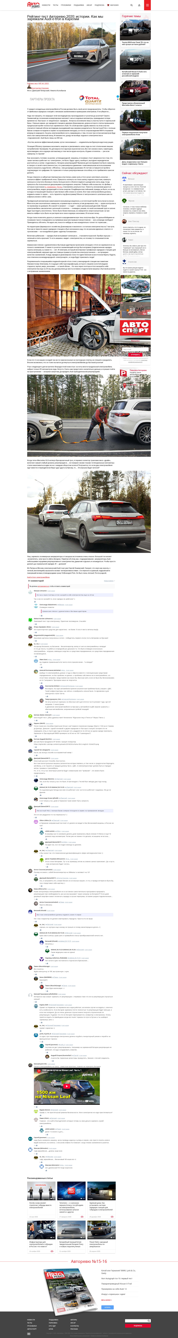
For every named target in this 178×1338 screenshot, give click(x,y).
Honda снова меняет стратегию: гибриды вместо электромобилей (40, 1205)
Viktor (58, 831)
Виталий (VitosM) (40, 910)
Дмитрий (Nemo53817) (42, 758)
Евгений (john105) (40, 1064)
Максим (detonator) (41, 1148)
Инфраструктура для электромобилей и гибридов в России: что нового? (40, 1244)
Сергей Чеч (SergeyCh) (42, 750)
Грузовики (66, 5)
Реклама (74, 1329)
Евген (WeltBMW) (46, 977)
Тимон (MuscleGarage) (42, 966)
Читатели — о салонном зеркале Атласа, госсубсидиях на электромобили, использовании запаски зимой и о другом (71, 1207)
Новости (46, 5)
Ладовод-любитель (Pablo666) (56, 958)
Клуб (51, 1329)
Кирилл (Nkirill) (39, 723)
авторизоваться (43, 586)
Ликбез (90, 1198)
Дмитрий (59, 779)
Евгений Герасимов (56, 1005)
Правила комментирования (99, 1335)
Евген (64, 985)
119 (83, 1198)
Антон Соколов (62, 878)
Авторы (73, 1320)
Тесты (55, 5)
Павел (58, 1129)
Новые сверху (108, 581)
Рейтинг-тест (32, 83)
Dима (61, 902)
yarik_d (62, 1044)
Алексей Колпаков (67, 686)
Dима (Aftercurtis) (40, 889)
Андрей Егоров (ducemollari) (61, 1055)
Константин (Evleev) (52, 686)
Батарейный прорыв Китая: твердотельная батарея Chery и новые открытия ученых (71, 1244)
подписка (138, 1326)
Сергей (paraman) (51, 1045)
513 (113, 1198)
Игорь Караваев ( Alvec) (42, 627)
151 (53, 1198)
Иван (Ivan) (43, 659)
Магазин (114, 5)
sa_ (50, 659)
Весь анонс (106, 1300)
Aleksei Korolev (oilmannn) (43, 619)
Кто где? (52, 1326)
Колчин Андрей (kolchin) (43, 739)
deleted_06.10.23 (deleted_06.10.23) (52, 787)
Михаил (60, 604)
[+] (35, 601)
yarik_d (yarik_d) (45, 1034)
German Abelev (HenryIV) (43, 715)
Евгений (54, 1110)
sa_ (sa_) (36, 644)
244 (53, 1237)
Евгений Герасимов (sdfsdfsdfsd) (45, 994)
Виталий (50, 924)
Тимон (55, 977)
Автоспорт (31, 1329)
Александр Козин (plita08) (49, 798)
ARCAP (89, 5)
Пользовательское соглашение (80, 1335)
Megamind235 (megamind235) (44, 635)
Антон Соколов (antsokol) (43, 870)
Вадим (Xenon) (45, 1110)
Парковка (53, 1323)
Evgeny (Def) (44, 1005)
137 (113, 1237)
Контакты (74, 1326)
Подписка (99, 5)
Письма (60, 1198)
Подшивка (79, 5)
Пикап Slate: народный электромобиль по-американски (99, 1244)
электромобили (43, 577)
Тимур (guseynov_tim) (53, 699)
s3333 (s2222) (49, 831)
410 (83, 1237)
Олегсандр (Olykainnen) (48, 605)
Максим (49, 1157)
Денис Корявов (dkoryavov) (55, 859)
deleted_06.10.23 (64, 941)
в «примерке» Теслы (53, 187)
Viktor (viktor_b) (45, 820)
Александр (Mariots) (47, 779)
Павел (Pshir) (44, 1118)
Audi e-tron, (31, 577)
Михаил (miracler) (40, 591)
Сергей (75, 1055)
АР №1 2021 (44, 83)
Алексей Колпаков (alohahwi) (50, 670)
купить (107, 1307)
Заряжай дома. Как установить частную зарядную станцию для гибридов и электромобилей (101, 1206)
